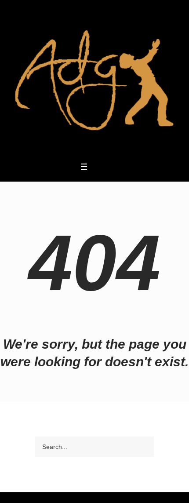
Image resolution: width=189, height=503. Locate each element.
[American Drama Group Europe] (94, 80)
